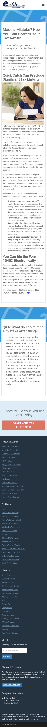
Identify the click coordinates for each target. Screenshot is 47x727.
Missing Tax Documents (11, 527)
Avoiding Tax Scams (9, 493)
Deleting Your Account (10, 619)
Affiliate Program (8, 622)
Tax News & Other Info (10, 626)
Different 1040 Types (10, 538)
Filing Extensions (8, 542)
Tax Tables (6, 479)
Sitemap (5, 629)
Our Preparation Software (12, 586)
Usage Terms (7, 608)
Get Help (6, 656)
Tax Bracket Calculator (10, 560)
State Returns (7, 534)
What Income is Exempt (11, 468)
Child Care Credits (8, 472)
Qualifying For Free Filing (11, 454)
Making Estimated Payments (13, 490)
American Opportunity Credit (13, 486)
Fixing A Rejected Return (11, 545)
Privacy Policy (7, 604)
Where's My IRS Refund (10, 524)
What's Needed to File (10, 590)
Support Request (8, 579)
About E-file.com (8, 575)
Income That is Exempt (10, 497)
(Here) (15, 703)
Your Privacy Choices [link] (10, 633)
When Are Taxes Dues (10, 447)
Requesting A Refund (10, 582)
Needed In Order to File (10, 450)
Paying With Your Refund (11, 520)
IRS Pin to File (7, 461)
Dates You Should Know (11, 552)
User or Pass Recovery (10, 513)
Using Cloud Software (10, 593)
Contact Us (6, 611)
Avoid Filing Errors (8, 615)
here (29, 293)
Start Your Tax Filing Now (23, 425)
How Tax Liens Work (9, 475)
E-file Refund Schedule (10, 556)
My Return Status (8, 457)
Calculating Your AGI (9, 483)
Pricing (4, 600)
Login (4, 509)
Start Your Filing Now (11, 685)
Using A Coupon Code (10, 516)
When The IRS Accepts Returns (13, 549)
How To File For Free (9, 531)
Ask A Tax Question (9, 563)
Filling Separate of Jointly (11, 465)
